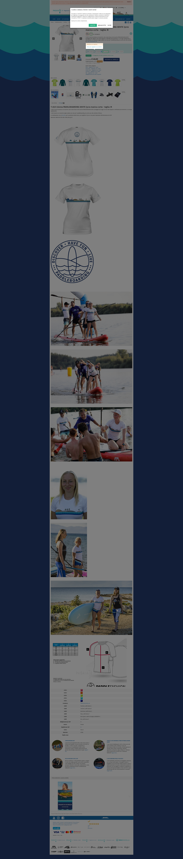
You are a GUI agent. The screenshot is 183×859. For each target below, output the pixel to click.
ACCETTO (92, 25)
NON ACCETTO (102, 25)
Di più (109, 25)
